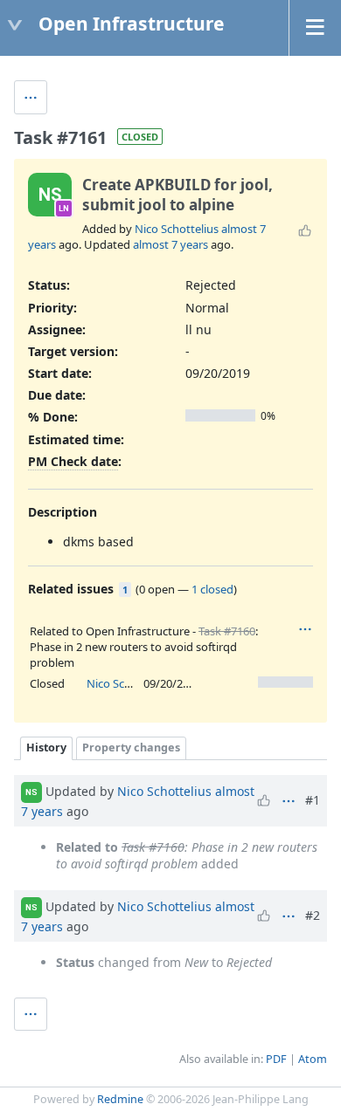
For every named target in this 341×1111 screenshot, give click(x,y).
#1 (312, 800)
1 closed (212, 589)
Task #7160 (226, 631)
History (46, 747)
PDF (276, 1059)
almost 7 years (170, 244)
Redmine (120, 1099)
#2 (312, 915)
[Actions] (305, 629)
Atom (312, 1059)
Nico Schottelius (177, 229)
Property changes (131, 747)
